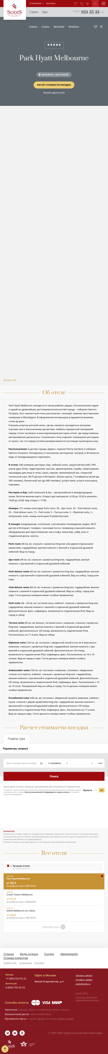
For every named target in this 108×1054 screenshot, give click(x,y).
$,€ (101, 790)
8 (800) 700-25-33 (15, 987)
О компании (35, 3)
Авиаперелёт (69, 954)
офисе (41, 1018)
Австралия (59, 26)
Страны (45, 26)
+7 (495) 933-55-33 (16, 978)
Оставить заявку (84, 979)
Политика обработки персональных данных (87, 999)
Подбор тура (10, 963)
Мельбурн (73, 26)
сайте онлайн (66, 1018)
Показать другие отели (54, 92)
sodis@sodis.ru (83, 984)
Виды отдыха (29, 954)
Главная (33, 26)
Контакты (39, 963)
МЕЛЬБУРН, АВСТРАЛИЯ (55, 74)
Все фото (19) (10, 380)
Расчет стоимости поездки (54, 85)
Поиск (54, 776)
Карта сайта (82, 993)
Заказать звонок (84, 975)
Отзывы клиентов (16, 958)
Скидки (49, 954)
